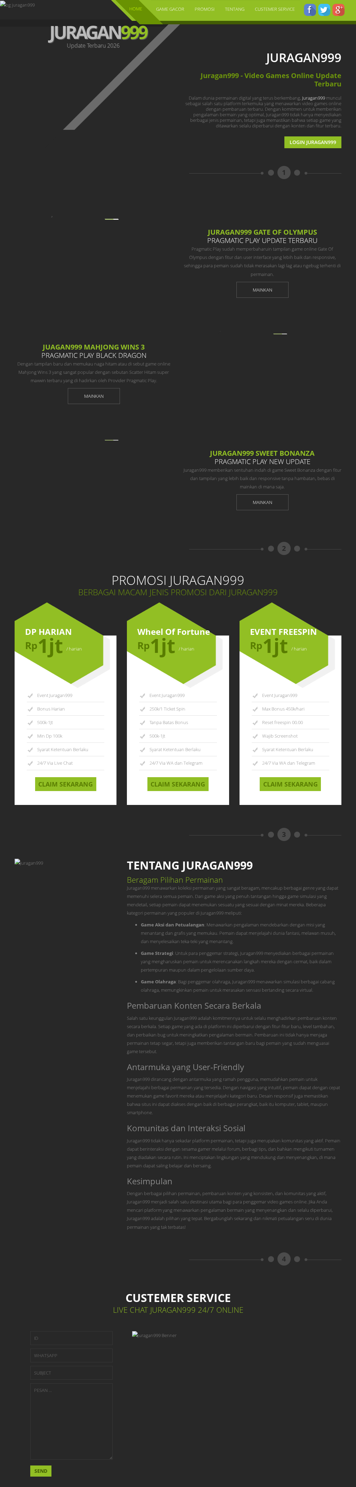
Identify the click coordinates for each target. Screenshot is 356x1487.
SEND (40, 1471)
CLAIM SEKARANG (65, 784)
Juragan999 (313, 98)
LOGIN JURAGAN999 (313, 142)
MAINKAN (262, 290)
